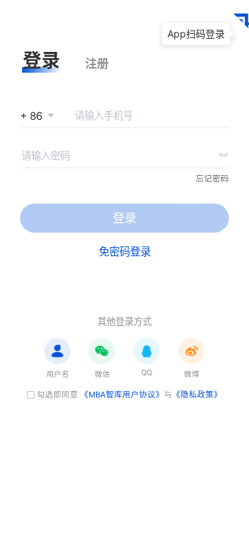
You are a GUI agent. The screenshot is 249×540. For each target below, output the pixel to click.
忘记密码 (212, 178)
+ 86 (31, 116)
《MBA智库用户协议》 (122, 394)
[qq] (146, 351)
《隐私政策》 (197, 394)
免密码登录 (125, 251)
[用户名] (57, 351)
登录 (124, 217)
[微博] (191, 351)
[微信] (102, 351)
